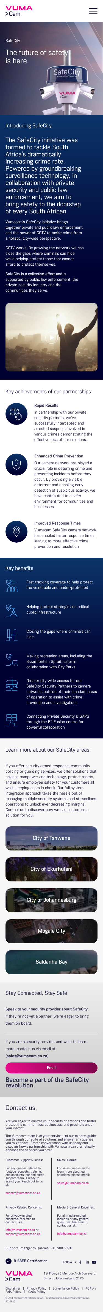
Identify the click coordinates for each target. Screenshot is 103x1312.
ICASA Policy (36, 1292)
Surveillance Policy (66, 1288)
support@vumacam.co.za (22, 1193)
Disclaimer (12, 1288)
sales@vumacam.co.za (27, 1056)
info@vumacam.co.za (20, 1230)
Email (51, 1068)
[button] (92, 11)
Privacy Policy (36, 1288)
